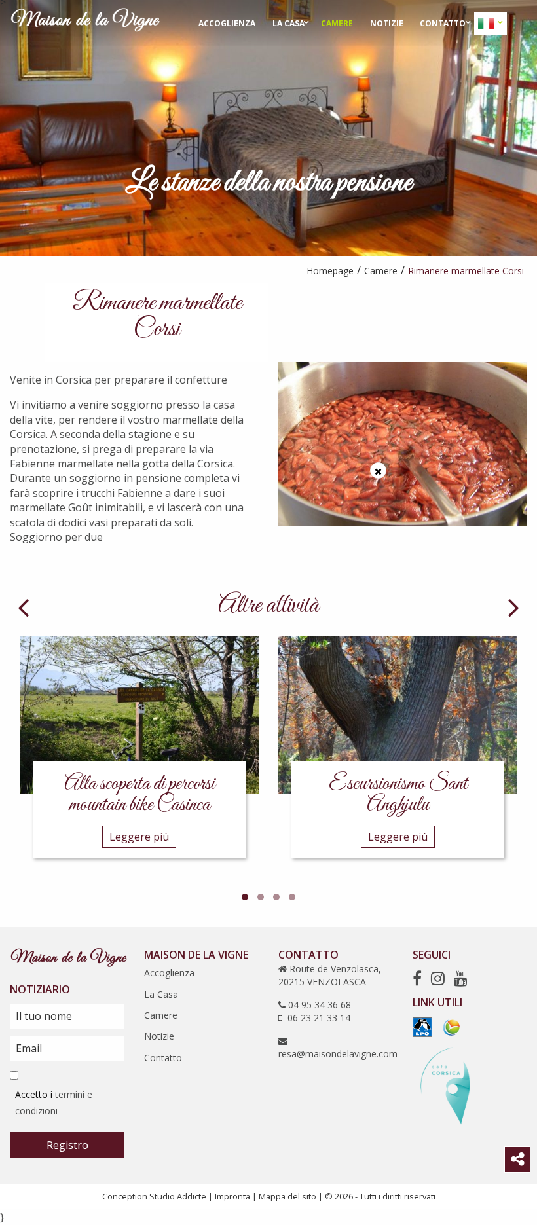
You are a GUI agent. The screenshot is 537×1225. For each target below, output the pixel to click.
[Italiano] (487, 23)
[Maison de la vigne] (85, 22)
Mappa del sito (287, 1196)
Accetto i (53, 1102)
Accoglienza (226, 23)
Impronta (232, 1196)
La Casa (288, 23)
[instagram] (438, 978)
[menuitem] (227, 23)
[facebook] (417, 978)
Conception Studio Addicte (154, 1196)
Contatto (443, 23)
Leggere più (139, 837)
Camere (337, 23)
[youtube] (461, 978)
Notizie (386, 23)
